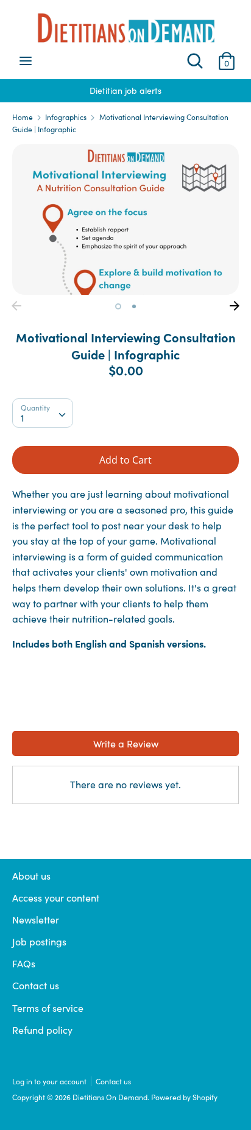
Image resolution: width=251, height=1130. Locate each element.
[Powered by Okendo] (43, 714)
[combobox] (42, 413)
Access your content (55, 897)
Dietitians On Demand (109, 1097)
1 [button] (118, 306)
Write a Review (125, 743)
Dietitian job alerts (75, 90)
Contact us (35, 985)
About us (31, 875)
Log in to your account (49, 1081)
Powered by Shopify (184, 1097)
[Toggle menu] (25, 61)
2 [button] (134, 306)
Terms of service (47, 1007)
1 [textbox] (22, 417)
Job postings (39, 941)
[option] (125, 219)
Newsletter (35, 919)
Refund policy (42, 1029)
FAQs (23, 963)
